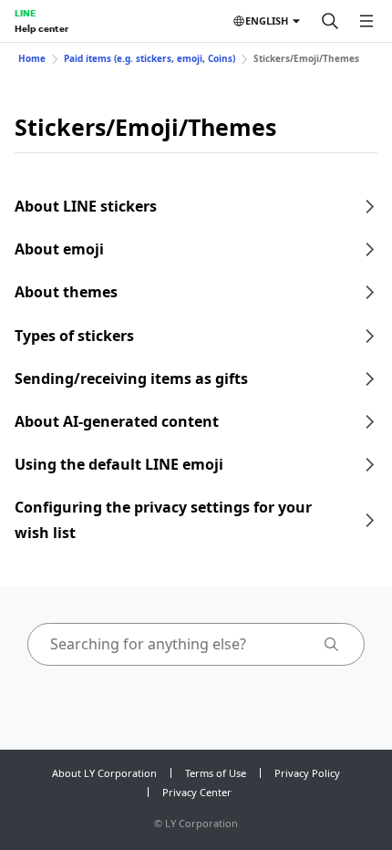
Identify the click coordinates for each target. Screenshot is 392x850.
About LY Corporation (104, 773)
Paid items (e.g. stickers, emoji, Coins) (149, 58)
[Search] (330, 21)
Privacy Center (197, 792)
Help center (41, 28)
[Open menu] (366, 21)
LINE (25, 12)
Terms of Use (215, 773)
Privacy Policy (307, 773)
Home (32, 58)
